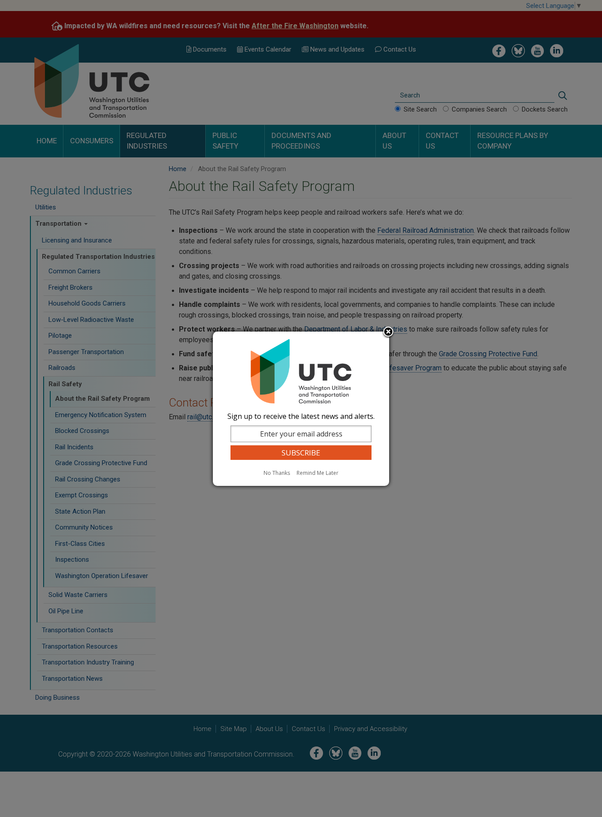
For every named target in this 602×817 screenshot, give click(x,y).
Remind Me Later (317, 473)
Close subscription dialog (388, 332)
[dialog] (301, 409)
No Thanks (277, 473)
